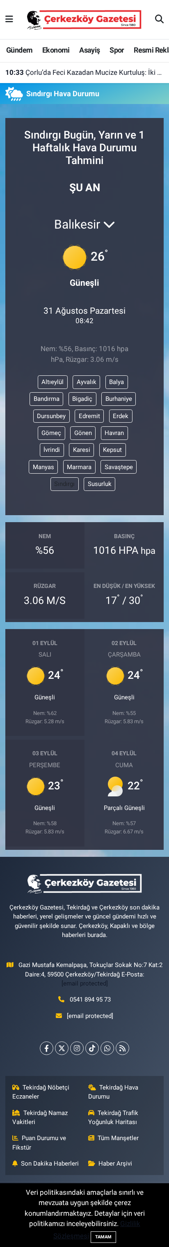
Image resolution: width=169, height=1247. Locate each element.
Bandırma (46, 399)
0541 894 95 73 (90, 999)
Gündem (19, 50)
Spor (117, 50)
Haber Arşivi (115, 1163)
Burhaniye (118, 399)
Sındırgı (64, 484)
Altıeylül (52, 382)
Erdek (120, 416)
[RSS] (122, 1048)
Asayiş (89, 50)
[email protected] (85, 983)
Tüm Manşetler (118, 1138)
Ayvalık (86, 382)
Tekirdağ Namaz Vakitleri (40, 1117)
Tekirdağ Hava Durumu (113, 1092)
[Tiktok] (92, 1048)
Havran (114, 433)
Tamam (103, 1237)
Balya (116, 382)
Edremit (89, 416)
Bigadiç (82, 399)
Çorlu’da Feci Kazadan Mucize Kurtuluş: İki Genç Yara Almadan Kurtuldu (84, 72)
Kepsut (112, 449)
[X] (62, 1048)
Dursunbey (51, 416)
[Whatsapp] (107, 1048)
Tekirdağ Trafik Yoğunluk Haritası (113, 1117)
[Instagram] (77, 1048)
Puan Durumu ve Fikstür (39, 1142)
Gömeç (51, 433)
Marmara (79, 467)
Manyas (43, 467)
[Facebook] (46, 1048)
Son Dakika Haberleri (50, 1163)
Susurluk (100, 484)
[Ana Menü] (9, 19)
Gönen (83, 433)
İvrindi (51, 449)
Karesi (81, 449)
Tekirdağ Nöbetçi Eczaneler (41, 1092)
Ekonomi (56, 50)
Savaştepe (119, 467)
